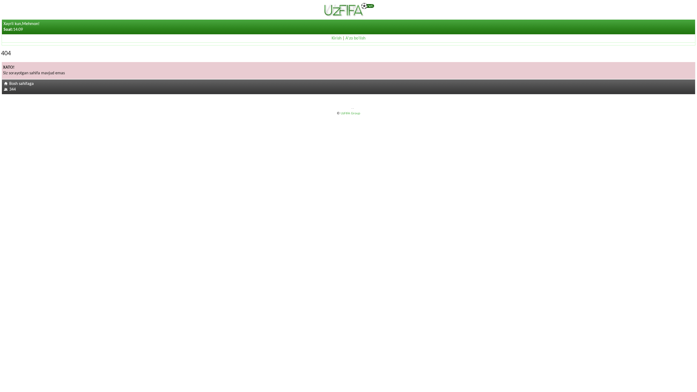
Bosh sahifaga (21, 84)
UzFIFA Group (350, 113)
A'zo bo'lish (355, 38)
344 (12, 89)
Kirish (336, 38)
